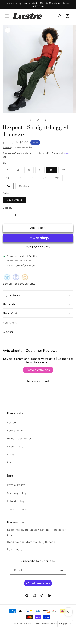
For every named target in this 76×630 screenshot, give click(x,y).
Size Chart (10, 322)
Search (11, 422)
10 (51, 170)
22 (59, 178)
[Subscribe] (62, 570)
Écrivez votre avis (38, 370)
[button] (7, 16)
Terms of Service (17, 508)
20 (46, 178)
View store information (21, 265)
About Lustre (15, 446)
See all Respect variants (19, 283)
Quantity (7, 207)
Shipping (7, 147)
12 (65, 170)
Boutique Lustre (32, 623)
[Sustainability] (16, 279)
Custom (26, 186)
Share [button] (9, 331)
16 (22, 178)
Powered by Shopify (51, 623)
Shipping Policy (17, 493)
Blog (10, 462)
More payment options (38, 246)
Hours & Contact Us (19, 438)
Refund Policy (15, 501)
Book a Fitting (15, 430)
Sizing (11, 454)
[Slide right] (46, 120)
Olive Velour (14, 199)
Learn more (14, 549)
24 (8, 186)
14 (9, 178)
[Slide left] (30, 120)
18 (34, 178)
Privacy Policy (16, 484)
